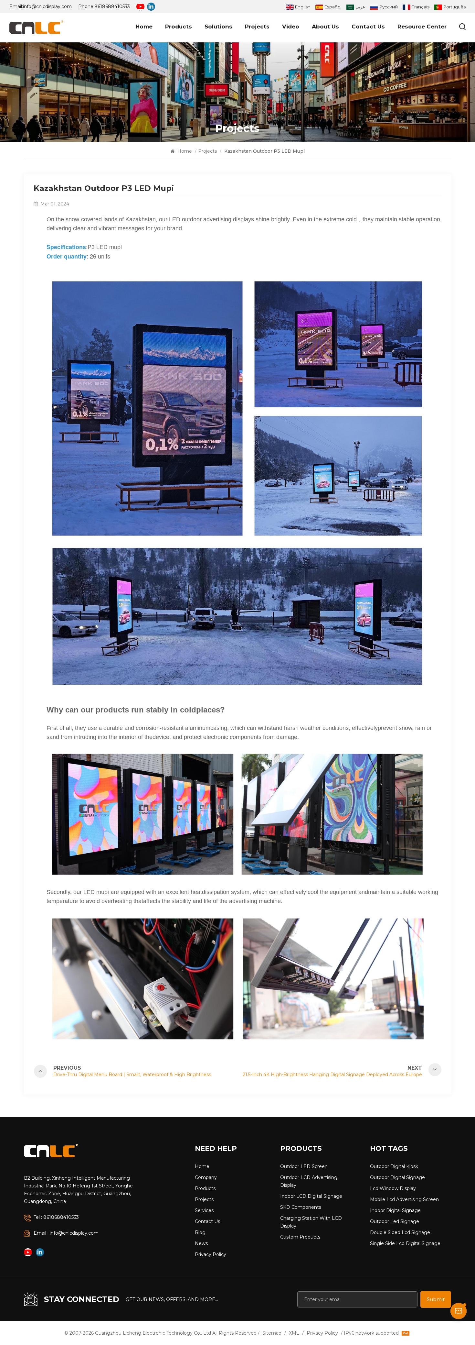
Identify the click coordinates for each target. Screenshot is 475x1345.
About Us (325, 26)
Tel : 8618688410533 (56, 1217)
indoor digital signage (395, 1210)
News (201, 1243)
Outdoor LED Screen (304, 1166)
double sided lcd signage (400, 1232)
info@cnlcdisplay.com (47, 6)
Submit (436, 1299)
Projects (257, 26)
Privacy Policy (210, 1254)
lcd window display (393, 1188)
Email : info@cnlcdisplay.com (66, 1233)
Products (178, 26)
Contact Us (368, 26)
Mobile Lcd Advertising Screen (404, 1199)
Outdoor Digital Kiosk (394, 1166)
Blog (200, 1232)
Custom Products (300, 1237)
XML (294, 1333)
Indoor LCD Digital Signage (311, 1196)
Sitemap (271, 1333)
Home (144, 26)
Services (204, 1210)
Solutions (218, 26)
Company (206, 1177)
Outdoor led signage (394, 1221)
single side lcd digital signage (405, 1243)
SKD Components (300, 1207)
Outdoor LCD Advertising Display (308, 1181)
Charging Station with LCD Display (311, 1222)
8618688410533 (112, 6)
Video (290, 26)
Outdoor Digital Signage (397, 1177)
